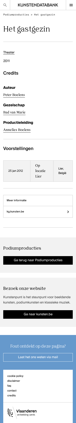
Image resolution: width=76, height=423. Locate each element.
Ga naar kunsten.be (38, 314)
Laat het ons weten (38, 357)
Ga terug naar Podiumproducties (38, 260)
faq (9, 386)
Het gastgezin (44, 14)
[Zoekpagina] (5, 5)
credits (11, 395)
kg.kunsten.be (15, 211)
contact (11, 390)
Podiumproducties (16, 14)
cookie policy (15, 376)
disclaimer (13, 381)
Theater (9, 52)
